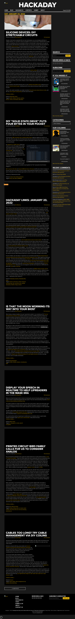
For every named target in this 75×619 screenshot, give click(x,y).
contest (19, 281)
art (19, 508)
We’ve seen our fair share (11, 169)
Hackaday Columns (14, 278)
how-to (11, 580)
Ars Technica (28, 258)
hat (13, 283)
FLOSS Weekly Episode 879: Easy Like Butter (64, 132)
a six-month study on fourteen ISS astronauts (18, 245)
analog (10, 508)
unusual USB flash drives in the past (26, 169)
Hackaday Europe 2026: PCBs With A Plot (64, 80)
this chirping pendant (41, 497)
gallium (22, 98)
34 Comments (47, 537)
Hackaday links (22, 278)
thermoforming (13, 583)
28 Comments (64, 113)
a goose (29, 467)
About (43, 10)
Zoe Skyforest (18, 395)
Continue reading (10, 94)
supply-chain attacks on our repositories (16, 349)
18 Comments (47, 395)
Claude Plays (61, 174)
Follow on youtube (58, 63)
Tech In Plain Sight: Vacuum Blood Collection (65, 147)
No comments (64, 83)
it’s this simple (32, 487)
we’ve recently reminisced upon (13, 500)
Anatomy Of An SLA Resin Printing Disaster (65, 87)
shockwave (8, 284)
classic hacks (13, 177)
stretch (11, 99)
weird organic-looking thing (16, 91)
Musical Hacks (15, 506)
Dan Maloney (18, 205)
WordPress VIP (39, 612)
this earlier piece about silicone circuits (37, 90)
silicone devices (15, 46)
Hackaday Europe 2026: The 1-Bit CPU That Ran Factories (65, 110)
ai (9, 423)
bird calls (12, 509)
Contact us (62, 63)
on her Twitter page (17, 494)
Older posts (15, 588)
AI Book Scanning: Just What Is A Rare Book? (65, 140)
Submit (36, 10)
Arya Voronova (18, 311)
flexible (14, 98)
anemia (11, 281)
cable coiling (12, 581)
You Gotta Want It (65, 159)
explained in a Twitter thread (13, 144)
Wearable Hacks (13, 96)
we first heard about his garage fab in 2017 (39, 260)
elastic (10, 98)
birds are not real (18, 509)
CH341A (14, 362)
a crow (32, 467)
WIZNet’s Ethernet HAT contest (40, 268)
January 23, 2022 (9, 37)
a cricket (41, 467)
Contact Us (19, 607)
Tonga (16, 284)
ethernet (24, 281)
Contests (29, 10)
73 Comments (64, 143)
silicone (7, 99)
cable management (19, 581)
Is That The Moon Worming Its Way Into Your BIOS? (28, 308)
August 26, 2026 (67, 10)
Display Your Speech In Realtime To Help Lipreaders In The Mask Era (26, 390)
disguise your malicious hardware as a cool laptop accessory (25, 354)
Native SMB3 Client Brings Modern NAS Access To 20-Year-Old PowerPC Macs (60, 189)
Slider (7, 280)
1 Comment (63, 156)
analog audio (16, 508)
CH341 (10, 362)
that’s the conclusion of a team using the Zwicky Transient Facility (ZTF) (21, 226)
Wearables (21, 99)
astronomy (15, 281)
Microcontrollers (19, 177)
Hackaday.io (19, 10)
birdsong (24, 509)
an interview (17, 266)
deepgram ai (13, 423)
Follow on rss (60, 63)
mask (18, 423)
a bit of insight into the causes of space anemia (31, 239)
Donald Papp (18, 537)
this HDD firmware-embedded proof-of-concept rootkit (27, 351)
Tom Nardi (17, 126)
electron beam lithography (28, 263)
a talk (12, 266)
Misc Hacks (12, 421)
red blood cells (18, 283)
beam (22, 508)
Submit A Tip (19, 603)
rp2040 (23, 283)
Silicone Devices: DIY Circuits (21, 34)
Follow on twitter (56, 63)
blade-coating (34, 70)
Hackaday (38, 5)
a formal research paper (14, 86)
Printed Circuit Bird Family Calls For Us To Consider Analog (26, 449)
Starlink (13, 284)
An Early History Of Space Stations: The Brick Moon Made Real (65, 102)
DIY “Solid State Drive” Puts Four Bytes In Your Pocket (26, 123)
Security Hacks (13, 360)
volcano (20, 284)
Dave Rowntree (18, 37)
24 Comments (64, 98)
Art (11, 506)
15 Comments (64, 91)
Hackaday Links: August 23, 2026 (64, 154)
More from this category (58, 115)
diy (25, 581)
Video (17, 602)
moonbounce (24, 362)
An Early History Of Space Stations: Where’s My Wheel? (65, 95)
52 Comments (46, 311)
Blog (11, 10)
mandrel (8, 583)
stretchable (15, 99)
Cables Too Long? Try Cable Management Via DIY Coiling (26, 534)
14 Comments (47, 205)
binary (10, 178)
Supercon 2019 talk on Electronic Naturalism (17, 495)
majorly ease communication (23, 417)
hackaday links (9, 283)
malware (18, 362)
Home (6, 10)
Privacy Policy (47, 610)
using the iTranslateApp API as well (24, 413)
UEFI (7, 363)
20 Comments (64, 106)
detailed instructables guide (35, 84)
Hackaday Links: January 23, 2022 (26, 201)
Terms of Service (54, 610)
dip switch (15, 178)
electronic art (9, 511)
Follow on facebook (53, 63)
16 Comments (47, 453)
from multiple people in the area (20, 412)
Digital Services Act (60, 610)
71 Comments (47, 126)
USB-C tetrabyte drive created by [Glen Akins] (22, 137)
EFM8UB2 (19, 178)
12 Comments (47, 37)
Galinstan (31, 56)
